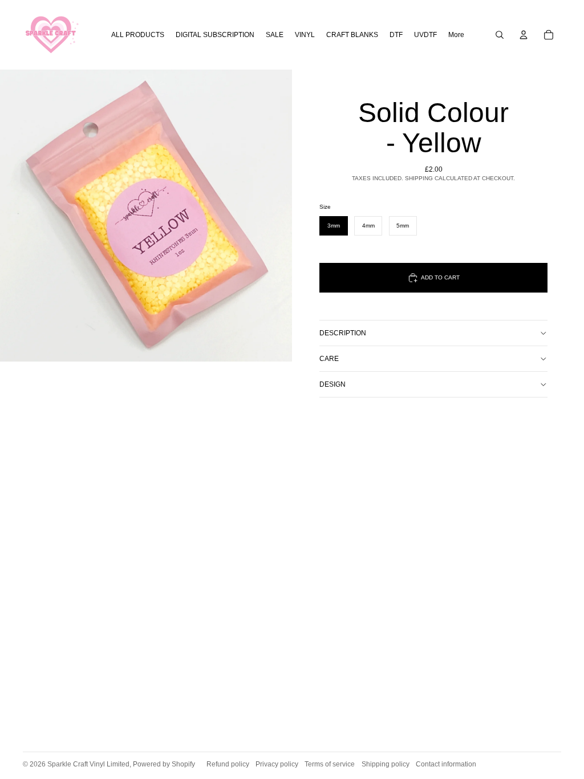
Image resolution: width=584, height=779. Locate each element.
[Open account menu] (523, 34)
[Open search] (499, 34)
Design (332, 384)
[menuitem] (456, 35)
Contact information (446, 764)
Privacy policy (277, 764)
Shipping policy (385, 764)
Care (329, 359)
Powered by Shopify (164, 764)
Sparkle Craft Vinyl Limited (88, 764)
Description (342, 333)
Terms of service (330, 764)
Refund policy (227, 764)
